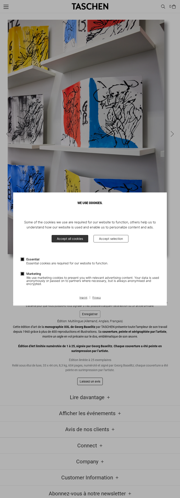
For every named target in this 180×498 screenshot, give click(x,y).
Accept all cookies (70, 238)
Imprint (83, 297)
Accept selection (111, 238)
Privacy (96, 297)
